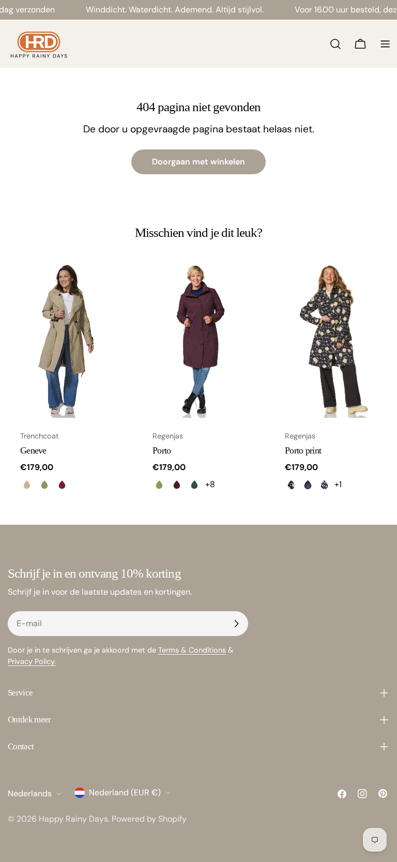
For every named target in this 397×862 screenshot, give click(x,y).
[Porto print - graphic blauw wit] (324, 484)
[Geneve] (66, 340)
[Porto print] (330, 340)
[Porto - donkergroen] (194, 484)
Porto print (303, 450)
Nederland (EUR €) (125, 792)
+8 (210, 484)
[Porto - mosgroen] (159, 484)
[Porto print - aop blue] (307, 484)
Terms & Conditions (192, 650)
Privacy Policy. (32, 661)
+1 (338, 484)
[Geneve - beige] (27, 484)
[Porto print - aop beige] (291, 484)
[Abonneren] (236, 623)
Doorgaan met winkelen (198, 161)
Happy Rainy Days (73, 818)
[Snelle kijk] (109, 285)
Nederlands (30, 793)
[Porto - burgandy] (177, 484)
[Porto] (198, 340)
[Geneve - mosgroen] (44, 484)
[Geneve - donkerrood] (62, 484)
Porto (161, 450)
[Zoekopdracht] (335, 44)
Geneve (33, 450)
